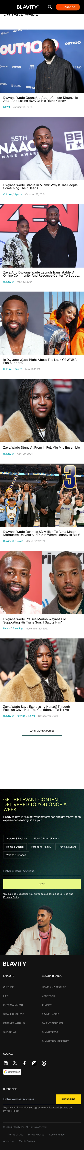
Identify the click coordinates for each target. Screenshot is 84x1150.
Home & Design (15, 846)
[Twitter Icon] (15, 1063)
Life (5, 996)
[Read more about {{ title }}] (42, 61)
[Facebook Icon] (24, 1063)
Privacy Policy (11, 897)
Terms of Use (15, 1134)
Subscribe (68, 7)
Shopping (9, 1032)
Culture (8, 987)
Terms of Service (58, 894)
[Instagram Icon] (34, 1063)
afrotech (48, 996)
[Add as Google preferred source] (12, 1072)
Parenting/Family (41, 846)
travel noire (50, 1014)
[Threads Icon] (44, 1063)
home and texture (54, 987)
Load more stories (42, 730)
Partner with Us (14, 1023)
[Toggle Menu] (6, 7)
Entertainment (13, 1005)
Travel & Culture (67, 846)
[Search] (50, 7)
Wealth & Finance (16, 855)
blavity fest (50, 1032)
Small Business (13, 1014)
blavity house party (55, 1041)
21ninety (47, 1005)
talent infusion (52, 1023)
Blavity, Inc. (18, 1127)
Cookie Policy (56, 1134)
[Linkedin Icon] (5, 1063)
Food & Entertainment (46, 838)
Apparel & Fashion (16, 838)
